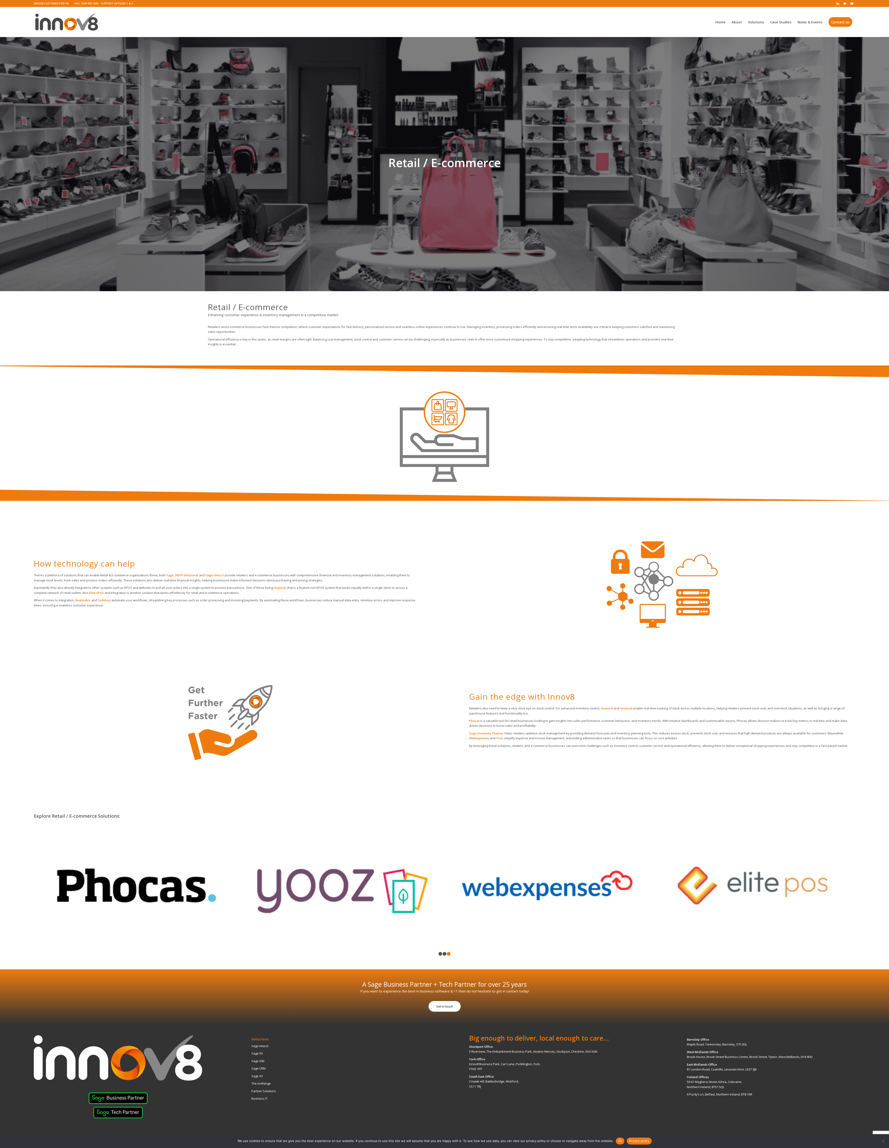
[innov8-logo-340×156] (66, 22)
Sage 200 (257, 1061)
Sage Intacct (259, 1046)
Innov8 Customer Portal (51, 3)
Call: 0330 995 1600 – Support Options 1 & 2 (103, 3)
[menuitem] (53, 3)
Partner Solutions (263, 1091)
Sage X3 (257, 1076)
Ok (620, 1141)
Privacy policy (639, 1141)
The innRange (261, 1083)
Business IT (259, 1098)
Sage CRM (258, 1068)
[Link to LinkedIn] (837, 3)
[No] (883, 1141)
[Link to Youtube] (851, 3)
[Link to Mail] (844, 3)
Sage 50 (257, 1053)
